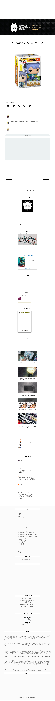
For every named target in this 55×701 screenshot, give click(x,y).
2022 (19, 515)
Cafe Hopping (24, 637)
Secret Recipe (29, 663)
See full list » (27, 268)
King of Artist (41, 650)
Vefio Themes (33, 697)
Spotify (37, 664)
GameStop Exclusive (24, 644)
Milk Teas (23, 653)
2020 (19, 550)
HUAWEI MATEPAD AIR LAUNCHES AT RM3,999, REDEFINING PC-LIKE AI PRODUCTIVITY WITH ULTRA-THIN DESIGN (26, 496)
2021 (19, 516)
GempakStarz (33, 644)
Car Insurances (33, 637)
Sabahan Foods (19, 662)
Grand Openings (8, 645)
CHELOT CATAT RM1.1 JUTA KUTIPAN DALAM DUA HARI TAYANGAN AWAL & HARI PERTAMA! (26, 463)
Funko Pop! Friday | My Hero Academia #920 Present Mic (28, 528)
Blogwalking (36, 636)
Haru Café (14, 646)
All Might (27, 633)
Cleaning (20, 638)
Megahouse (9, 653)
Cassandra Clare (41, 637)
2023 (19, 514)
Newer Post (8, 179)
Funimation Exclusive (33, 643)
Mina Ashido (27, 653)
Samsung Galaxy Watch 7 (33, 662)
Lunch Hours (20, 652)
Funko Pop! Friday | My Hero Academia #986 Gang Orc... (27, 519)
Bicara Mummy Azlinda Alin (24, 492)
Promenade (41, 660)
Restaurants (23, 661)
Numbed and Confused (27, 608)
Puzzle (44, 660)
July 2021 (20, 542)
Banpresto (22, 635)
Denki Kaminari (41, 639)
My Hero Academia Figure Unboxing (22, 656)
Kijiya (38, 650)
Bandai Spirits (15, 635)
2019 (19, 551)
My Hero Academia (10, 656)
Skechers (24, 664)
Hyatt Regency (21, 647)
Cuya (29, 444)
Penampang (12, 660)
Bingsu (13, 636)
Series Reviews (37, 663)
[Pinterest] (33, 190)
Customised (30, 638)
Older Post (46, 179)
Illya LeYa (29, 447)
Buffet (20, 637)
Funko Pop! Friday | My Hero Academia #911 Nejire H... (28, 531)
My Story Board (22, 468)
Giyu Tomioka (41, 644)
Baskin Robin (37, 635)
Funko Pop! (40, 643)
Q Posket (47, 660)
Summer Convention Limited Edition (17, 665)
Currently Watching (27, 255)
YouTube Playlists (23, 670)
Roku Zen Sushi (42, 661)
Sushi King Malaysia (26, 665)
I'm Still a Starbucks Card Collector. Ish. (27, 378)
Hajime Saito (33, 645)
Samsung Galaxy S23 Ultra (26, 662)
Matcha (39, 652)
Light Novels (39, 651)
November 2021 (22, 538)
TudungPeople (13, 669)
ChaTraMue (13, 638)
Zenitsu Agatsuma (29, 670)
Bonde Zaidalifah (22, 476)
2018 (19, 552)
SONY (30, 664)
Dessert (45, 639)
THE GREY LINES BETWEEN (27, 598)
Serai (34, 663)
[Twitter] (27, 190)
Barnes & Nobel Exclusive (29, 635)
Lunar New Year (14, 652)
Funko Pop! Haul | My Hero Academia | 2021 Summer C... (27, 533)
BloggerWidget (35, 449)
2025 (19, 512)
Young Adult (16, 670)
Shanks (41, 663)
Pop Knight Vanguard (23, 660)
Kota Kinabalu (12, 651)
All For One (23, 633)
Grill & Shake (15, 645)
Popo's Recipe (29, 660)
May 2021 (21, 544)
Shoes (10, 664)
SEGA (32, 663)
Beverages (46, 635)
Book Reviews (41, 636)
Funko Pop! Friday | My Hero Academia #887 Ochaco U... (27, 535)
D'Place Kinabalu (34, 638)
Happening (37, 645)
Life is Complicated (33, 651)
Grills (22, 645)
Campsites (29, 637)
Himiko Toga (46, 646)
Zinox (35, 670)
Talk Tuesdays (37, 665)
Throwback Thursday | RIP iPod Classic (27, 393)
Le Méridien (28, 651)
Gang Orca (29, 644)
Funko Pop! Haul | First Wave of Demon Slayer (26, 526)
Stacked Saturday (46, 664)
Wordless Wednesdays (37, 669)
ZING (33, 670)
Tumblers (17, 669)
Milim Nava (19, 653)
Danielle (29, 438)
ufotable (25, 669)
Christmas (17, 638)
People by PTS (16, 660)
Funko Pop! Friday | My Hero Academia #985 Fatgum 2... (27, 521)
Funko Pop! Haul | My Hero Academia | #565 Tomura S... (27, 530)
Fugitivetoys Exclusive (19, 643)
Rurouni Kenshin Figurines (13, 662)
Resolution (18, 661)
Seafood (25, 663)
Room (46, 661)
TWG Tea (20, 669)
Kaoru (18, 650)
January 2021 (21, 549)
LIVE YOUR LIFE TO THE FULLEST (27, 606)
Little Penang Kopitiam (47, 651)
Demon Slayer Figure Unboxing (16, 639)
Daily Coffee (39, 638)
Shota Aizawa (16, 664)
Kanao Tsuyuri (14, 650)
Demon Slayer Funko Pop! (34, 639)
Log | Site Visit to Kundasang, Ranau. (27, 600)
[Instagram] (30, 190)
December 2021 (22, 517)
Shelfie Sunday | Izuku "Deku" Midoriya (25, 233)
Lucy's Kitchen (9, 652)
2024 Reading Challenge (24, 295)
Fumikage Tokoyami (26, 643)
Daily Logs (43, 638)
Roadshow (32, 661)
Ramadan (11, 661)
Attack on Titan (8, 635)
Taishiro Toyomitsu (32, 665)
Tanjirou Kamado (47, 665)
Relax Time (15, 661)
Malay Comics (31, 652)
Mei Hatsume (13, 653)
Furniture (5, 644)
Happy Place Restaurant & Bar (43, 645)
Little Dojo (42, 651)
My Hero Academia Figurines (34, 656)
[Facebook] (24, 190)
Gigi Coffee (37, 644)
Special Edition (34, 664)
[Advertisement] (27, 11)
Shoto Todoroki (20, 664)
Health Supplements (25, 646)
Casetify (37, 637)
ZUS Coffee (39, 670)
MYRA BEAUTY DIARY (27, 602)
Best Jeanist (42, 635)
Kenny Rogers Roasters (28, 650)
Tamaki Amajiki (42, 665)
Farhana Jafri (21, 460)
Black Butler (16, 636)
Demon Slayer (7, 639)
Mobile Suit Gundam (46, 653)
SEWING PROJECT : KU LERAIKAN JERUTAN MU (25, 471)
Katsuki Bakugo (22, 650)
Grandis (12, 645)
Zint (36, 670)
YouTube (19, 670)
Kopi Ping (48, 650)
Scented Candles (21, 663)
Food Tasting (9, 643)
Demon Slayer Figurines (26, 639)
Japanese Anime (20, 649)
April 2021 (21, 545)
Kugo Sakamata (21, 651)
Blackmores (20, 636)
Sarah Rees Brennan (16, 663)
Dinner (47, 639)
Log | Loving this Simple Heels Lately (27, 604)
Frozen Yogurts (14, 643)
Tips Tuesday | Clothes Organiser (27, 424)
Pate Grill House (7, 660)
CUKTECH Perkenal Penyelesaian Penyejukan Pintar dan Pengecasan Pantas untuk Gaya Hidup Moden (27, 487)
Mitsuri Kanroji (40, 653)
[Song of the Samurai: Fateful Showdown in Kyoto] (21, 262)
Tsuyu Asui (9, 669)
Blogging (32, 636)
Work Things (44, 669)
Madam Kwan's (27, 652)
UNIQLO (28, 669)
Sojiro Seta (27, 664)
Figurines (45, 642)
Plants (19, 660)
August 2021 (21, 541)
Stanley (6, 665)
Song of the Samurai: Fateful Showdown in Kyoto (31, 258)
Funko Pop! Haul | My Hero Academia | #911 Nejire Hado (27, 537)
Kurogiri (25, 651)
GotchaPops (49, 644)
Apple (5, 635)
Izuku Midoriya (14, 649)
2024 (19, 513)
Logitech (5, 652)
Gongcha (45, 644)
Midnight (16, 653)
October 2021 (21, 539)
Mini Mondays (31, 653)
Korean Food (6, 651)
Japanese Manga (31, 649)
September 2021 (22, 540)
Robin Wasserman (37, 661)
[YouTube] (21, 190)
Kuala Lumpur (17, 651)
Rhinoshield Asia (28, 661)
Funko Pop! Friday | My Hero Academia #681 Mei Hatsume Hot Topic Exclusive (24, 114)
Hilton (43, 646)
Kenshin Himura (34, 650)
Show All (36, 500)
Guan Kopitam (25, 645)
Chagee (45, 637)
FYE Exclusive (12, 644)
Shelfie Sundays (45, 663)
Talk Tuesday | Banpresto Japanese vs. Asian (27, 409)
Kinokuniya (45, 650)
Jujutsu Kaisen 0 (9, 650)
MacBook (23, 652)
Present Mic (37, 660)
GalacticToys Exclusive (17, 644)
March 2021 (21, 546)
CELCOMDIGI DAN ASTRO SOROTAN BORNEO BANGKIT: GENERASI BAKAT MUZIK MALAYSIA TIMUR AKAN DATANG (27, 478)
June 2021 (21, 543)
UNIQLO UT (31, 669)
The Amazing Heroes (40, 666)
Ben (39, 635)
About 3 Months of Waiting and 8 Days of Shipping (27, 362)
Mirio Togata (36, 653)
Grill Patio (19, 645)
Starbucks (9, 665)
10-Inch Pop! (10, 633)
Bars (34, 635)
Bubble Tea (16, 637)
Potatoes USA (33, 660)
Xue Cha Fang (48, 669)
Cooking (26, 638)
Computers (23, 638)
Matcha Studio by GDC (44, 652)
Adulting (20, 633)
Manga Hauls (36, 652)
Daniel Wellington (48, 638)
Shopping (12, 664)
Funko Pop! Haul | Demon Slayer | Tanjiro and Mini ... (27, 522)
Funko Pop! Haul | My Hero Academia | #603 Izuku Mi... (28, 523)
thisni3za (29, 441)
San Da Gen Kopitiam (41, 662)
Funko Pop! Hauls (47, 643)
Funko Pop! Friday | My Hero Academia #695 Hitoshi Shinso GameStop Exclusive (24, 121)
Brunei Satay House (12, 637)
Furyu (8, 644)
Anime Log (41, 633)
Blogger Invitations (26, 636)
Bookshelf (45, 636)
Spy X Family (40, 664)
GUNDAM (29, 645)
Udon (23, 669)
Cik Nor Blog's (21, 484)
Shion (8, 664)
